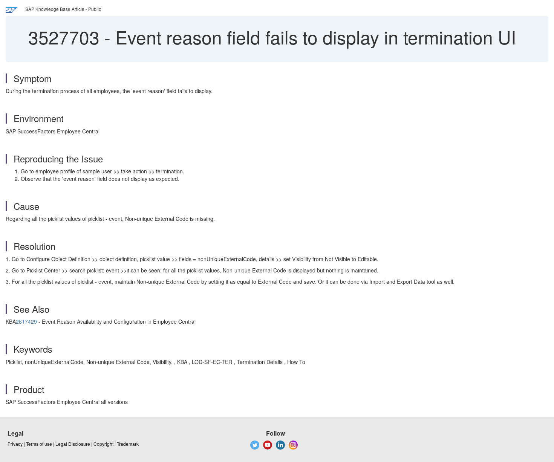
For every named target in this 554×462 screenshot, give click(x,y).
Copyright (103, 444)
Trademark (128, 444)
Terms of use (39, 444)
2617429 (26, 321)
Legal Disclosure (72, 444)
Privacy (15, 444)
